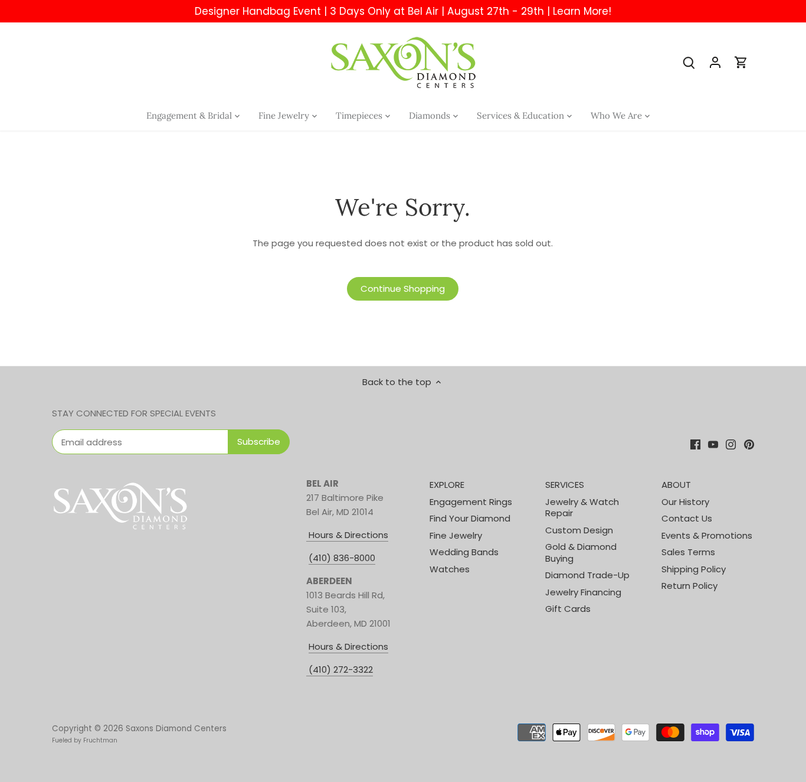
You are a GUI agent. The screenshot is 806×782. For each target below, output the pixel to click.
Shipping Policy (693, 569)
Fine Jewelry (456, 535)
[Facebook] (695, 444)
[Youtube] (713, 444)
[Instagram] (731, 444)
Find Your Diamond (470, 518)
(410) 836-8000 (342, 558)
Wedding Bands (464, 552)
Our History (685, 502)
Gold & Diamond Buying (581, 552)
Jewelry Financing (583, 592)
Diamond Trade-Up (587, 575)
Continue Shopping (403, 288)
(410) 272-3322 (341, 669)
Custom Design (579, 530)
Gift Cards (568, 608)
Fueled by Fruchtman (84, 740)
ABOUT (676, 484)
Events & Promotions (706, 535)
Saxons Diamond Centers (176, 728)
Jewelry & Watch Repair (582, 508)
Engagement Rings (471, 502)
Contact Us (686, 518)
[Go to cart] (741, 61)
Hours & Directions (347, 535)
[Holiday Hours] (307, 669)
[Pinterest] (749, 444)
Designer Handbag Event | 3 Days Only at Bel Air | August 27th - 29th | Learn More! (403, 11)
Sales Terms (688, 552)
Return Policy (689, 585)
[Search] (689, 61)
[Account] (715, 61)
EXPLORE (447, 484)
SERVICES (564, 484)
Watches (450, 569)
